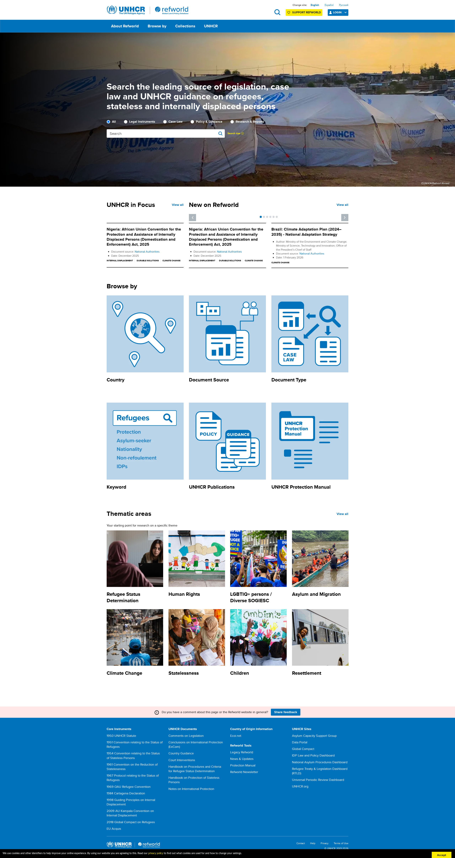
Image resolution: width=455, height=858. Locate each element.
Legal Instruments (142, 121)
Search (277, 12)
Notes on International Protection (191, 789)
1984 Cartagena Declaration (126, 793)
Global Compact (303, 749)
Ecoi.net (235, 735)
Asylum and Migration (316, 594)
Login (337, 12)
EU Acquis (114, 828)
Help (312, 843)
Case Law (175, 121)
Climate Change (124, 673)
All (114, 121)
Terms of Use (341, 843)
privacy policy (155, 853)
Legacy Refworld (241, 752)
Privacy (324, 843)
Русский (343, 5)
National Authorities (147, 252)
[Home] (147, 10)
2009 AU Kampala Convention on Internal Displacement (130, 813)
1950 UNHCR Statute (121, 735)
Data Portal (299, 742)
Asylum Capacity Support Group (314, 735)
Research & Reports (250, 121)
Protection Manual (242, 765)
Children (239, 673)
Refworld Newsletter (244, 772)
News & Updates (241, 759)
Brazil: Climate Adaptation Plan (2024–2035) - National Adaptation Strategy (306, 231)
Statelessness (183, 673)
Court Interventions (181, 760)
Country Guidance (181, 753)
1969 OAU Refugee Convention (129, 786)
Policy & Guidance (209, 121)
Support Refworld (306, 12)
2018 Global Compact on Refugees (131, 822)
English (315, 5)
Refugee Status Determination (123, 597)
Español (329, 5)
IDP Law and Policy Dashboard (313, 755)
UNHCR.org (300, 786)
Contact (300, 843)
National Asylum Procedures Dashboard (319, 762)
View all (178, 204)
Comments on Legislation (186, 735)
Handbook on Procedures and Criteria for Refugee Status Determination (194, 768)
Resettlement (306, 673)
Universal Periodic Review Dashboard (318, 779)
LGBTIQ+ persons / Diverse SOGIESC (251, 597)
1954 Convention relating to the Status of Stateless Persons (133, 755)
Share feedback (285, 712)
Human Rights (184, 594)
